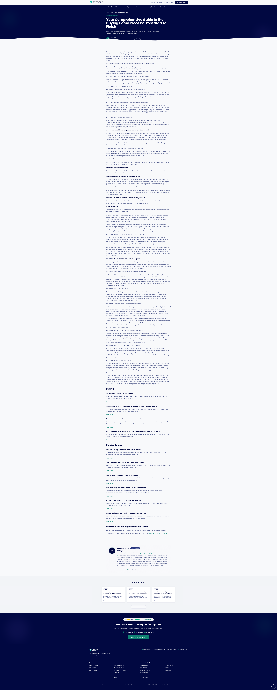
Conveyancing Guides (145, 663)
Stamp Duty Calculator (120, 670)
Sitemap (167, 667)
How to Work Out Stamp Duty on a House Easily (122, 475)
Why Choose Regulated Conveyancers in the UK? (123, 450)
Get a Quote (117, 663)
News (115, 677)
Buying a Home (93, 663)
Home (107, 12)
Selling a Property (93, 665)
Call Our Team (164, 533)
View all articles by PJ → (123, 570)
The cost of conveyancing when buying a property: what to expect (129, 419)
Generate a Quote (154, 533)
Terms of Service (169, 665)
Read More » (110, 402)
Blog (112, 12)
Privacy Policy (168, 663)
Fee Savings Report (119, 667)
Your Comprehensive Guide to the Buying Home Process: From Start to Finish (133, 432)
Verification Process (145, 670)
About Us (153, 2)
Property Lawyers (144, 677)
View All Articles (138, 607)
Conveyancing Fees (119, 665)
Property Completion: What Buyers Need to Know (123, 500)
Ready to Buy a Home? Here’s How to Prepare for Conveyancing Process (131, 406)
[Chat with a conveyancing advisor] (274, 687)
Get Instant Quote (181, 2)
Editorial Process (144, 672)
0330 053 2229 (169, 2)
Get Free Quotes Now (138, 637)
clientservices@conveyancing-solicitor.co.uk (165, 649)
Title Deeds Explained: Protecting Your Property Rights (125, 462)
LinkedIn (134, 570)
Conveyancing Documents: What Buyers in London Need (126, 488)
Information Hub (144, 665)
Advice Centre (143, 667)
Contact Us (160, 2)
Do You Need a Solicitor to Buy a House (119, 393)
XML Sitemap (168, 670)
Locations (142, 675)
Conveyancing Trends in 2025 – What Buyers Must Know (126, 513)
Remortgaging (92, 667)
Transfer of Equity (93, 670)
